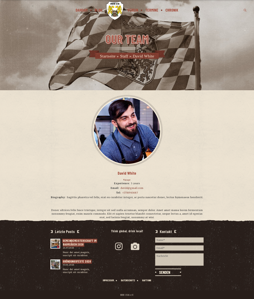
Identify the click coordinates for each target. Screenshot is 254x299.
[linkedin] (131, 201)
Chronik (171, 10)
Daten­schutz (128, 280)
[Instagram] (118, 246)
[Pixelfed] (135, 246)
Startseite (107, 56)
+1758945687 (130, 192)
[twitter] (127, 201)
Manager (127, 179)
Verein (132, 10)
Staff (124, 56)
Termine (151, 10)
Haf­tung (146, 280)
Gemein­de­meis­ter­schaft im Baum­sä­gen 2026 (80, 242)
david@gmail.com (132, 188)
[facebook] (123, 201)
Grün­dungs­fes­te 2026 (77, 261)
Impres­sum (108, 280)
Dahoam (81, 10)
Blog (98, 10)
